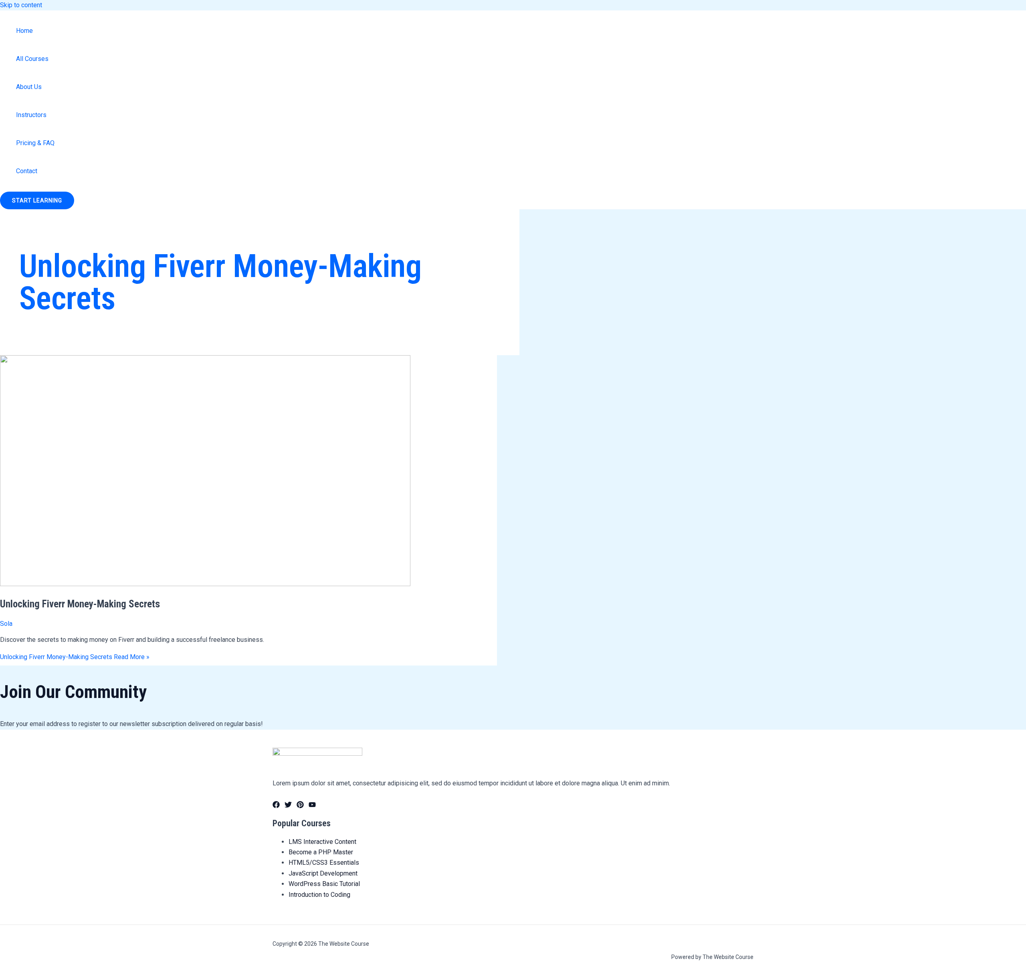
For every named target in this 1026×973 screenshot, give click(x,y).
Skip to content (21, 5)
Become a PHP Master (321, 852)
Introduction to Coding (319, 894)
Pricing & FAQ (35, 143)
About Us (29, 87)
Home (24, 30)
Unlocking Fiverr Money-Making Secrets (80, 604)
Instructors (31, 115)
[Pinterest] (300, 806)
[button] (37, 200)
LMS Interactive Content (322, 842)
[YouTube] (312, 806)
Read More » (74, 657)
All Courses (32, 59)
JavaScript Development (323, 873)
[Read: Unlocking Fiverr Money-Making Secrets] (205, 584)
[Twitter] (288, 806)
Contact (26, 171)
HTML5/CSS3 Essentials (324, 862)
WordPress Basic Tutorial (324, 884)
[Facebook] (276, 806)
